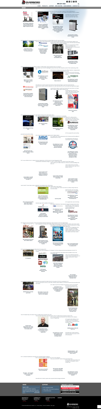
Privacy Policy (39, 405)
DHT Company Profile (48, 387)
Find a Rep (24, 401)
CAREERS (59, 397)
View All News (36, 392)
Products (24, 400)
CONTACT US (76, 6)
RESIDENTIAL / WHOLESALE (68, 388)
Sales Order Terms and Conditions (51, 389)
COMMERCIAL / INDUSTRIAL (68, 390)
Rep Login (52, 405)
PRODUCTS (45, 6)
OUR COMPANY (67, 6)
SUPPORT (51, 6)
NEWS (24, 384)
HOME (39, 6)
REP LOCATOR (58, 6)
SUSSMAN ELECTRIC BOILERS (69, 392)
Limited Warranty (47, 390)
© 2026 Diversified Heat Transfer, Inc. (29, 405)
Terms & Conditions (46, 405)
